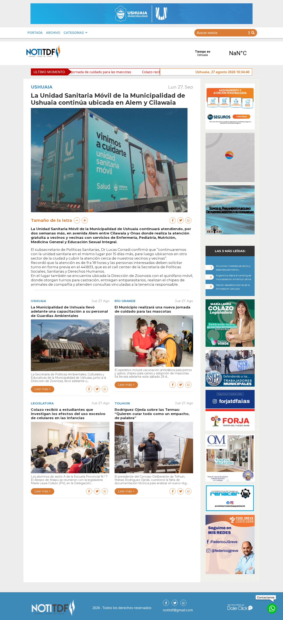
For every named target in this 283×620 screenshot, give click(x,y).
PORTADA (35, 33)
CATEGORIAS (74, 33)
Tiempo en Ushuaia (220, 53)
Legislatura (42, 403)
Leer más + (42, 389)
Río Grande (125, 301)
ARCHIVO (53, 33)
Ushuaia (41, 87)
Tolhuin (122, 403)
